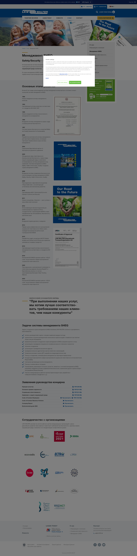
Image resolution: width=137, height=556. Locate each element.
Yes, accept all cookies (75, 82)
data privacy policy (63, 74)
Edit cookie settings (62, 82)
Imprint (47, 78)
